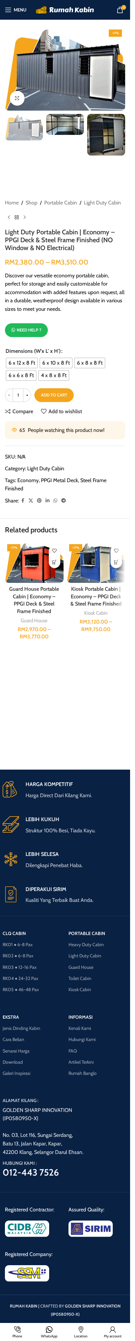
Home (12, 203)
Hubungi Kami (82, 1039)
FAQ (72, 1051)
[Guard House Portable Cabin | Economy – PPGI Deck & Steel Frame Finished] (34, 562)
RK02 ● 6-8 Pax (18, 956)
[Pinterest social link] (39, 500)
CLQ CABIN (14, 933)
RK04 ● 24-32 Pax (20, 978)
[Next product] (25, 218)
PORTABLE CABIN (86, 933)
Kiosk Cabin (95, 613)
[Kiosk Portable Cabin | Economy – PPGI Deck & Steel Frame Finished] (96, 562)
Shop (31, 203)
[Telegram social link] (63, 500)
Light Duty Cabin (102, 203)
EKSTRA (11, 1017)
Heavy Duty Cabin (86, 944)
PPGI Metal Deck (59, 480)
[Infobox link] (65, 790)
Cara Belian (13, 1039)
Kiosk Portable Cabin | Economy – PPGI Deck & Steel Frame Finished (96, 596)
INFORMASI (80, 1017)
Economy (28, 480)
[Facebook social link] (23, 500)
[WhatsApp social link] (55, 500)
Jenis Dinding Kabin (21, 1028)
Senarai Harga (16, 1051)
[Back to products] (17, 218)
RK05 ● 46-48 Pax (21, 989)
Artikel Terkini (81, 1062)
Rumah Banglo (82, 1073)
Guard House (34, 620)
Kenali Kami (79, 1028)
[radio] (21, 363)
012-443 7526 (31, 1172)
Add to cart (54, 394)
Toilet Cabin (79, 978)
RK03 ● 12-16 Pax (20, 967)
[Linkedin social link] (47, 500)
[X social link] (31, 500)
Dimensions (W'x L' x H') (33, 351)
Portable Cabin (60, 203)
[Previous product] (9, 218)
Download (13, 1062)
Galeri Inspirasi (16, 1073)
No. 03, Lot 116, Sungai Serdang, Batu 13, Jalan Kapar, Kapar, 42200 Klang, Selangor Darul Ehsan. (43, 1143)
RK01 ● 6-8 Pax (18, 944)
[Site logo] (65, 9)
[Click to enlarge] (17, 98)
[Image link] (27, 1228)
